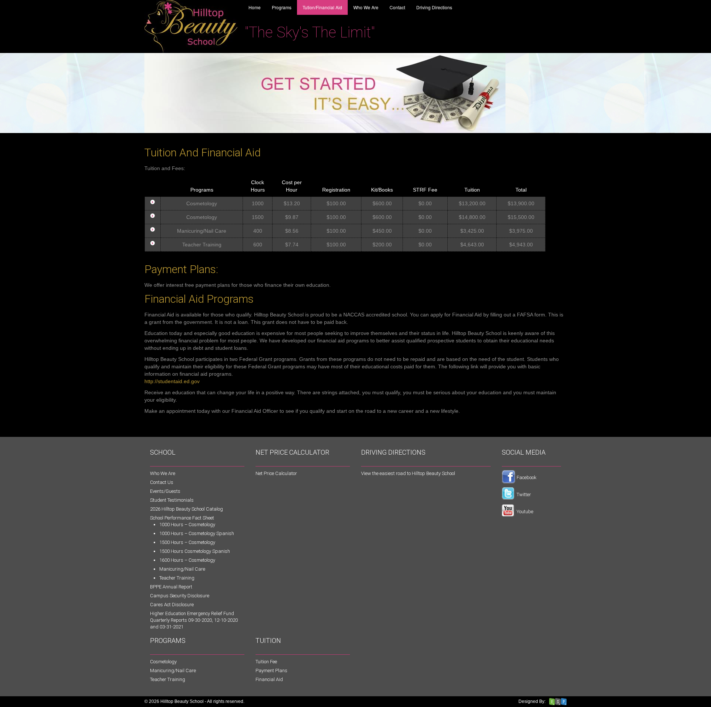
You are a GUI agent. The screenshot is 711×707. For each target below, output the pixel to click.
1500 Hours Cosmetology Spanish (194, 551)
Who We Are (365, 7)
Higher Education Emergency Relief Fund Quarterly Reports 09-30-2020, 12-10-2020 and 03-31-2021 (194, 620)
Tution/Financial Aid (322, 7)
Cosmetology (163, 661)
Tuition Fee (266, 661)
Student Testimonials (172, 500)
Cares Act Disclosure (172, 604)
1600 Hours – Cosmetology (187, 560)
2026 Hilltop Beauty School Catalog (186, 509)
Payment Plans (271, 670)
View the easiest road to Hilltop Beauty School (408, 473)
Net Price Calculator (276, 473)
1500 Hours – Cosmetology (187, 542)
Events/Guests (165, 491)
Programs (281, 7)
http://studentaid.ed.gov (172, 381)
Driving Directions (434, 7)
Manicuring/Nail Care (182, 569)
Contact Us (161, 482)
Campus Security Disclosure (179, 595)
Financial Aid (269, 679)
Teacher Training (176, 578)
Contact (397, 7)
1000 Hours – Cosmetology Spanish (196, 533)
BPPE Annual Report (171, 587)
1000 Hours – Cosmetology (187, 524)
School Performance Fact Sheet (182, 518)
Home (254, 7)
